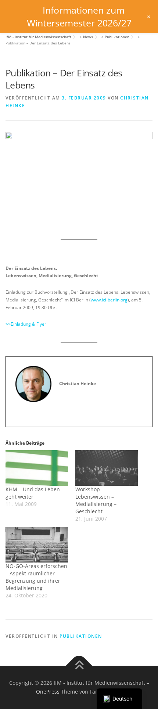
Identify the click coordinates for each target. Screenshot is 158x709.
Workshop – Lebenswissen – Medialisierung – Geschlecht (95, 500)
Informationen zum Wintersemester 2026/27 (79, 16)
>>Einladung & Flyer (26, 324)
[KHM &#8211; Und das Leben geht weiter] (37, 468)
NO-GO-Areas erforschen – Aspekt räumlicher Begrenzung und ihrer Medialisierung (36, 577)
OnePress (48, 691)
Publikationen (81, 636)
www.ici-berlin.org (109, 300)
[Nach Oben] (79, 666)
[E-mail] (20, 422)
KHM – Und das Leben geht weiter (33, 493)
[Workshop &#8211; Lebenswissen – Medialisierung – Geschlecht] (106, 468)
